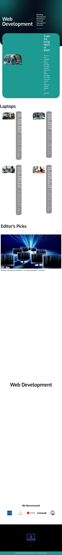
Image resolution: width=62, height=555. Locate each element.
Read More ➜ (40, 28)
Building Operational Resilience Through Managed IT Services (41, 20)
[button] (31, 545)
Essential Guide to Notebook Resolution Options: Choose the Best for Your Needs (51, 177)
